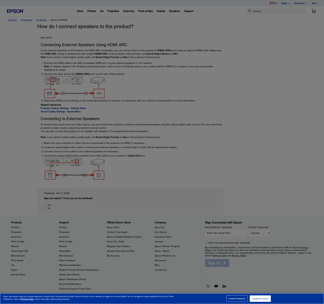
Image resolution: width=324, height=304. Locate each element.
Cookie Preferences (236, 298)
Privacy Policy (27, 299)
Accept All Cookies (260, 298)
